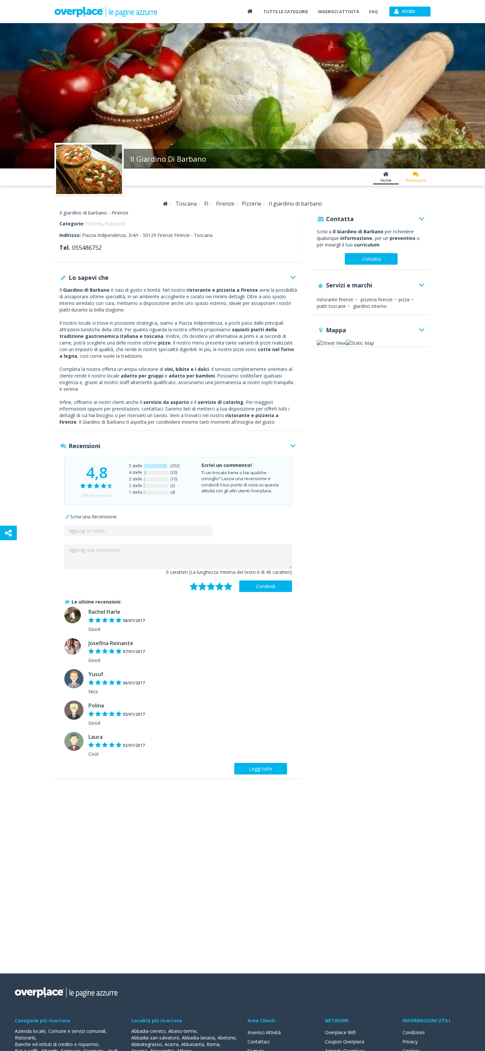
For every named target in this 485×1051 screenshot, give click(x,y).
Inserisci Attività (264, 1032)
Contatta (371, 259)
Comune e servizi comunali (77, 1031)
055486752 (87, 247)
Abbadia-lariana (198, 1038)
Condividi (265, 586)
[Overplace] (165, 204)
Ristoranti (115, 223)
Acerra (171, 1044)
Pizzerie (94, 223)
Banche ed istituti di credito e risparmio (56, 1044)
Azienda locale (30, 1031)
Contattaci (258, 1041)
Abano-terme (182, 1031)
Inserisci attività (338, 12)
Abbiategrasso (146, 1044)
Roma (213, 1044)
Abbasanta (192, 1044)
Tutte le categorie (285, 12)
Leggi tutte (260, 769)
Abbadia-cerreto (148, 1031)
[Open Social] (8, 533)
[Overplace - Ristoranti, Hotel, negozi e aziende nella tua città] (105, 11)
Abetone (226, 1038)
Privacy (410, 1041)
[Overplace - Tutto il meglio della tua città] (249, 11)
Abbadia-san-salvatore (155, 1038)
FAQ (373, 12)
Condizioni (414, 1032)
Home (386, 180)
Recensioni (415, 180)
